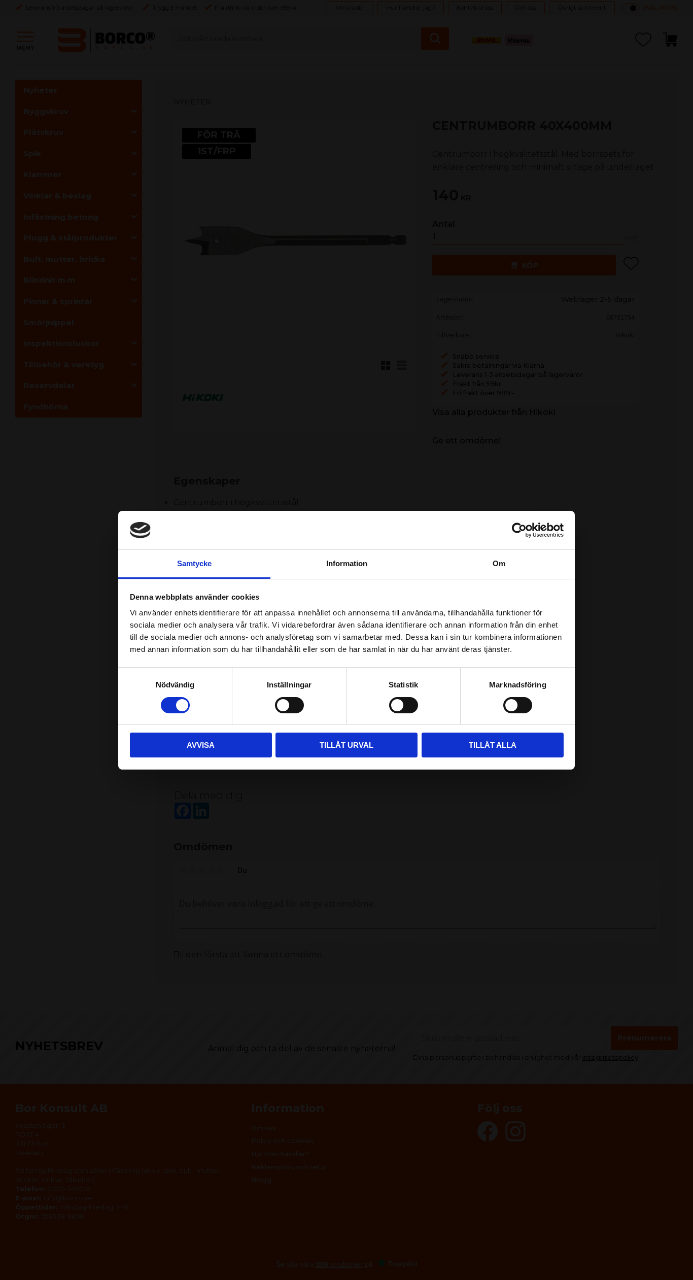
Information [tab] (346, 563)
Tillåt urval (346, 745)
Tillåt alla (492, 745)
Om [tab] (499, 563)
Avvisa (201, 745)
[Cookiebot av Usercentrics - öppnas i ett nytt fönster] (519, 530)
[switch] (289, 705)
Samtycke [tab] (194, 563)
